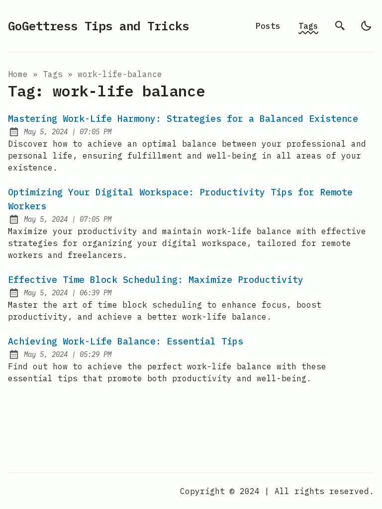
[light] (366, 26)
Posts (268, 26)
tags (53, 74)
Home (18, 74)
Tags (308, 26)
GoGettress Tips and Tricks (98, 26)
